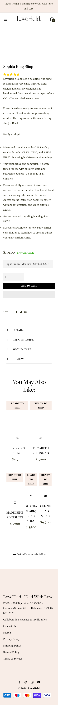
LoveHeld (33, 688)
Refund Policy (11, 652)
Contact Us (9, 626)
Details (18, 330)
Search (7, 632)
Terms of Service (12, 658)
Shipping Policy (12, 645)
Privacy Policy (11, 639)
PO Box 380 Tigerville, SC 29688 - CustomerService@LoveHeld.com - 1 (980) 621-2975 (28, 608)
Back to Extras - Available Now (31, 554)
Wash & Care (21, 349)
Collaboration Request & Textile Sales (25, 619)
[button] (11, 74)
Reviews (18, 359)
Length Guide (23, 339)
